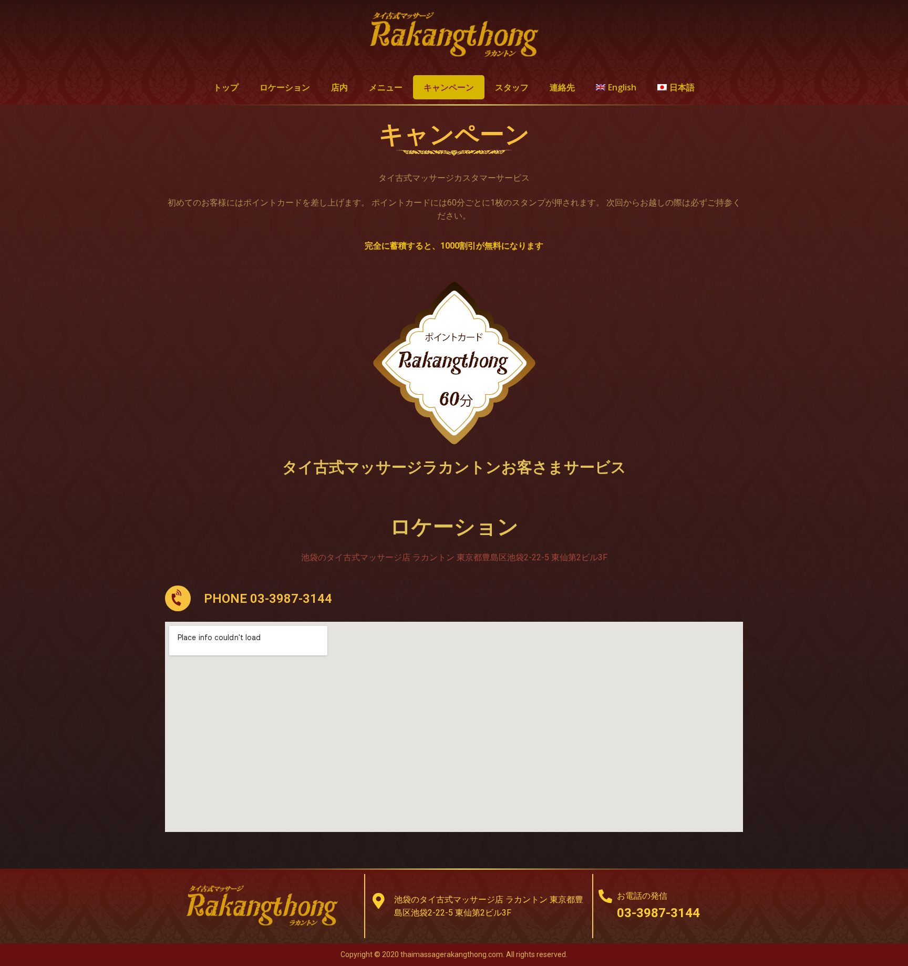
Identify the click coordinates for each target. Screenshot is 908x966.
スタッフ (512, 87)
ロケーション (285, 87)
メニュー (386, 87)
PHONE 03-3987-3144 (268, 598)
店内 (339, 87)
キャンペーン (449, 87)
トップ (226, 87)
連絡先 (562, 87)
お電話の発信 (642, 896)
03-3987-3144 (658, 913)
